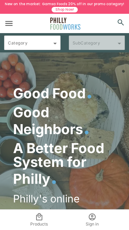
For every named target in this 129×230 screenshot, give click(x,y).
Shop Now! (64, 9)
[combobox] (32, 45)
